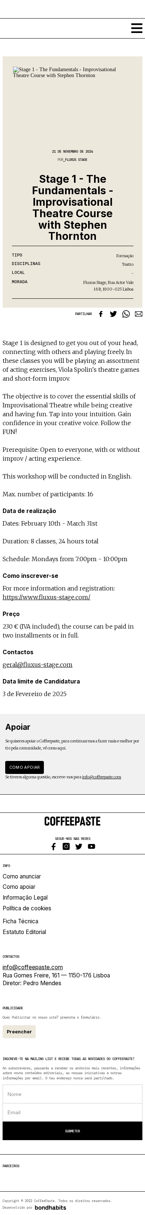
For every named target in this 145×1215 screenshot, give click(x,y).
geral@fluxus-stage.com (37, 664)
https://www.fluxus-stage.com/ (46, 597)
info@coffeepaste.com (101, 777)
